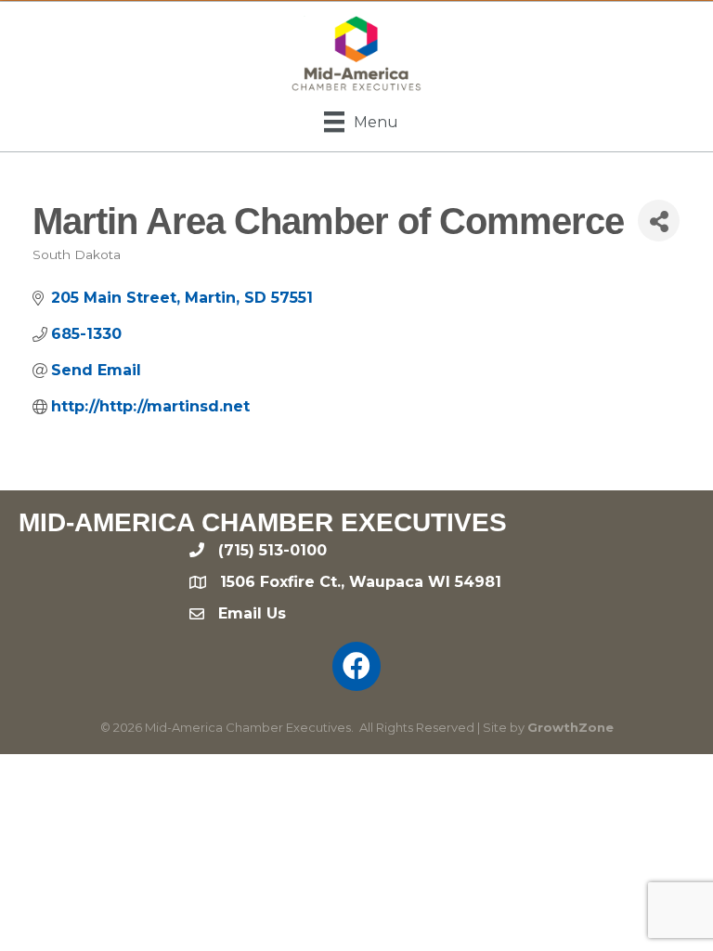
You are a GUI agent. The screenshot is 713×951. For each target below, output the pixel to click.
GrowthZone (570, 727)
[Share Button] (659, 220)
